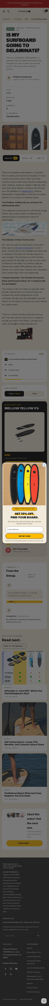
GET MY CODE (24, 536)
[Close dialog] (44, 465)
